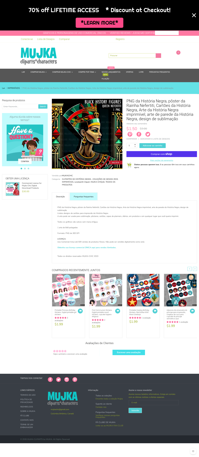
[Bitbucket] (94, 378)
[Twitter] (147, 134)
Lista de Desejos (46, 39)
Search (43, 106)
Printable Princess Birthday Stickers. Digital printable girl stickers (65, 312)
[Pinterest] (75, 379)
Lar (3, 88)
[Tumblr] (97, 378)
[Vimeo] (104, 378)
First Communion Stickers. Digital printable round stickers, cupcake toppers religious (102, 313)
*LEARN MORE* (99, 23)
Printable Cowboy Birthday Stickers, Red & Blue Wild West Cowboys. (139, 312)
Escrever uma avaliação (129, 352)
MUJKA (49, 439)
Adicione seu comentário (136, 123)
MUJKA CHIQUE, (98, 182)
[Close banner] (194, 15)
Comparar (64, 39)
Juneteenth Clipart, (82, 182)
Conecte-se (27, 39)
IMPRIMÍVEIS (14, 88)
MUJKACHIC (67, 175)
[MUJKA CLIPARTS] (38, 55)
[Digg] (114, 378)
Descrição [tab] (60, 196)
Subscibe (135, 410)
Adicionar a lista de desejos (155, 139)
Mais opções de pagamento (161, 160)
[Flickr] (90, 378)
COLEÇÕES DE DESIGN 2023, (105, 179)
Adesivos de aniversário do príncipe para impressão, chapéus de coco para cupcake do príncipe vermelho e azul (177, 314)
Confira (25, 161)
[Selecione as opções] (80, 311)
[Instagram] (66, 379)
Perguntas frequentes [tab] (83, 196)
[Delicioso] (107, 378)
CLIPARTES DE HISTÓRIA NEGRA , (77, 179)
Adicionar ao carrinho (152, 145)
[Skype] (111, 378)
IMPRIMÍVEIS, (68, 182)
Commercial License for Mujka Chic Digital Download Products (32, 185)
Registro (120, 39)
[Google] (80, 378)
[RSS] (87, 378)
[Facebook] (138, 134)
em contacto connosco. (144, 259)
